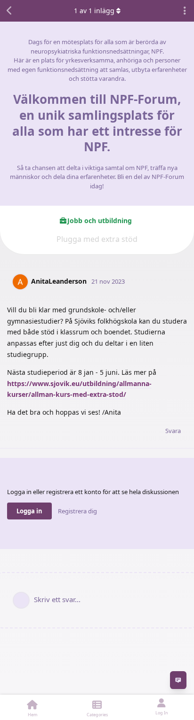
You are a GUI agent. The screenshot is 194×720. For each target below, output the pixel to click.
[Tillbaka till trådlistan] (9, 11)
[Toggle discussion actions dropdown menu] (184, 11)
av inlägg (94, 10)
